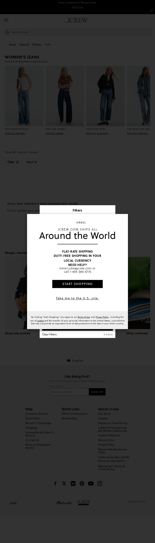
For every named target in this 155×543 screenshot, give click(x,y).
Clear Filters (49, 334)
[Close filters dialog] (111, 211)
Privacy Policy (102, 317)
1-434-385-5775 (80, 272)
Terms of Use (84, 317)
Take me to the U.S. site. (77, 298)
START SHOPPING (77, 284)
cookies (40, 320)
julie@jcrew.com (80, 268)
